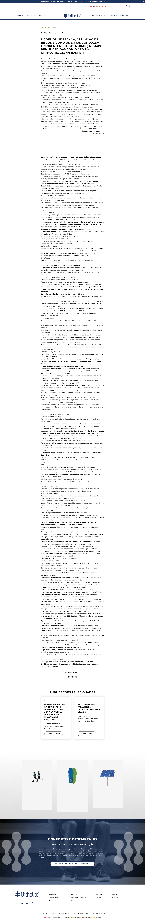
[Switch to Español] (105, 6)
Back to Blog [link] (45, 27)
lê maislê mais (53, 734)
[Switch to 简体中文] (91, 6)
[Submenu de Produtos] (24, 15)
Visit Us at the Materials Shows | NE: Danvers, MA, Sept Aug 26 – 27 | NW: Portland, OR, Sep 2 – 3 (72, 1)
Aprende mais (37, 805)
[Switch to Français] (97, 6)
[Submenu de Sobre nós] (117, 15)
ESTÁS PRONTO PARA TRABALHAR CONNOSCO (72, 864)
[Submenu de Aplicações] (36, 15)
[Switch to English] (94, 6)
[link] (59, 33)
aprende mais (72, 807)
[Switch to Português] (99, 6)
